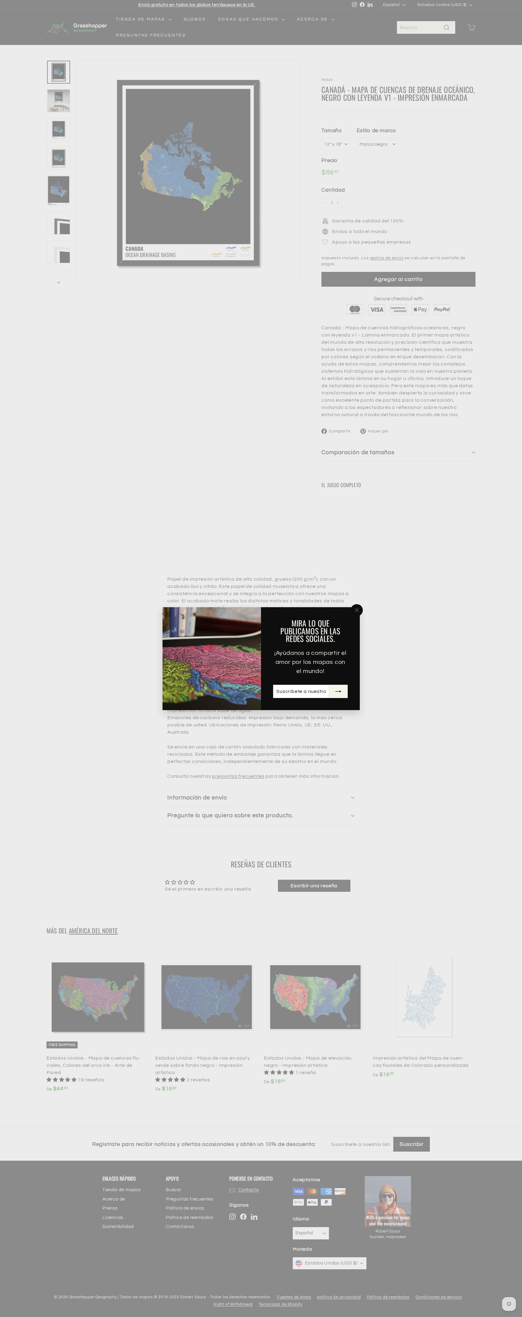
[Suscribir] (338, 691)
